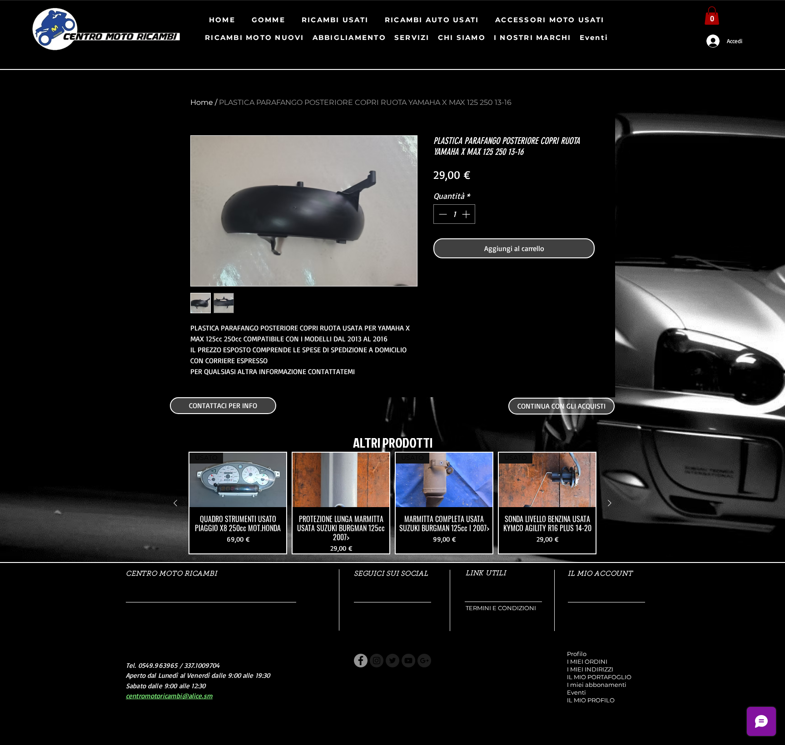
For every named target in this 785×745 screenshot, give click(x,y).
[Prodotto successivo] (609, 503)
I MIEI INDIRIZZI (590, 669)
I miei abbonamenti (596, 684)
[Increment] (467, 214)
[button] (712, 15)
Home (201, 102)
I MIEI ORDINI (587, 661)
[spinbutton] (454, 214)
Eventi (576, 692)
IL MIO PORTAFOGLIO (599, 677)
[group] (392, 503)
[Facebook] (361, 660)
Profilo (576, 653)
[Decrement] (442, 214)
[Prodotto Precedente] (175, 503)
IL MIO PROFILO (591, 700)
